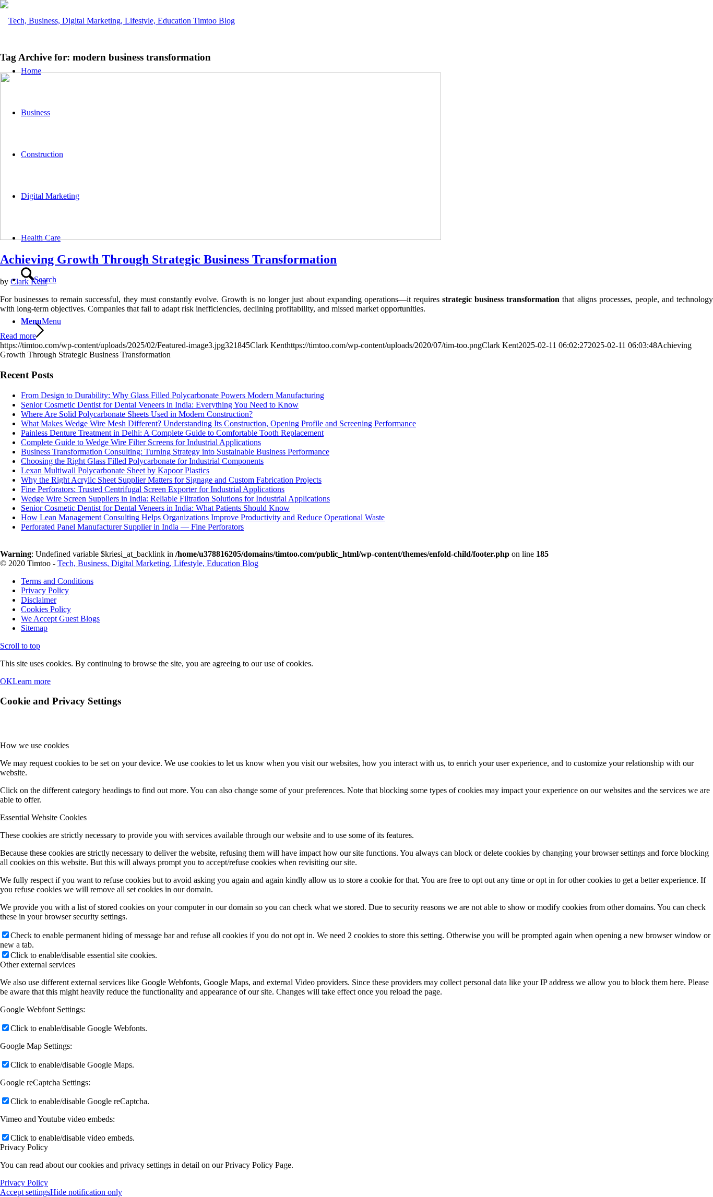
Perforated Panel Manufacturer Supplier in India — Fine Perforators (132, 526)
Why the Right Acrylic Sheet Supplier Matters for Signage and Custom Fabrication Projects (171, 479)
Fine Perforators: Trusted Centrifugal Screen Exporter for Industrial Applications (152, 489)
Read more (18, 335)
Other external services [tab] (37, 964)
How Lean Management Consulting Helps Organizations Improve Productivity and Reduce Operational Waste (203, 517)
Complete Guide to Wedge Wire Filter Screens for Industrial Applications (141, 442)
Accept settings (25, 1192)
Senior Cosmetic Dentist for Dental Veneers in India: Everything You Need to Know (160, 404)
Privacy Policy (24, 1182)
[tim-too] (117, 20)
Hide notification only (86, 1192)
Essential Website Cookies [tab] (43, 817)
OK (6, 681)
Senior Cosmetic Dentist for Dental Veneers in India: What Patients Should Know (155, 508)
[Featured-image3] (220, 237)
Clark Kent (28, 281)
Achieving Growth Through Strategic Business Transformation (168, 259)
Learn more (32, 681)
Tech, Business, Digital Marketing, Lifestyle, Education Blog (157, 563)
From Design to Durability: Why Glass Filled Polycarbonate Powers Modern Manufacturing (172, 395)
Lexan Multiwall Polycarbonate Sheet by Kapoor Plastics (115, 470)
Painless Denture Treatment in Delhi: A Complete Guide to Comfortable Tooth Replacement (172, 432)
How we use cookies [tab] (34, 745)
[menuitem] (367, 581)
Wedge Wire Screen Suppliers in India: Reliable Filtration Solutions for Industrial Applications (175, 498)
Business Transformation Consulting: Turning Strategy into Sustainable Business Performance (175, 451)
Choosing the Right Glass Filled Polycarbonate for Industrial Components (142, 461)
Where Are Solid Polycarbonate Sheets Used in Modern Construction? (137, 414)
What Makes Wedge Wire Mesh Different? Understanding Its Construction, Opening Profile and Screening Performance (218, 423)
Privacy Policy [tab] (24, 1147)
